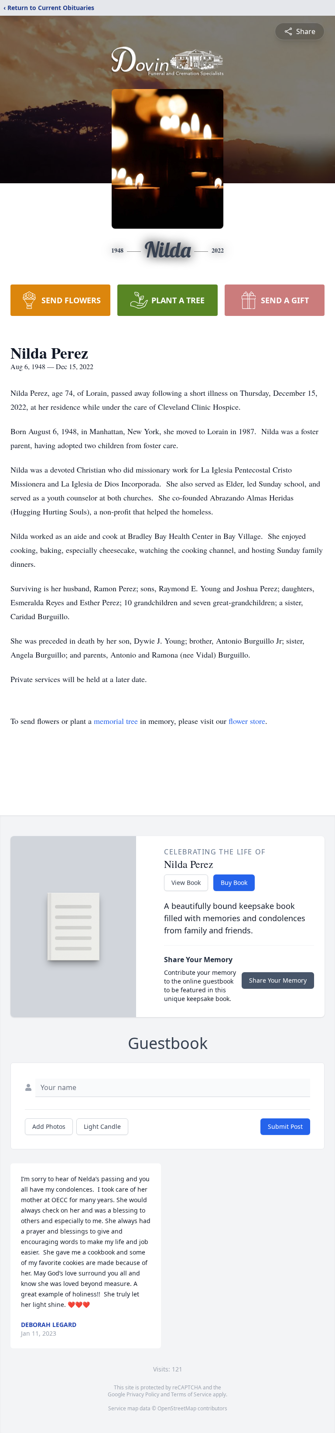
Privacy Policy (142, 1394)
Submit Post (285, 1126)
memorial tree (116, 721)
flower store (247, 721)
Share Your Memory (278, 980)
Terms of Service (191, 1394)
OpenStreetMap (176, 1408)
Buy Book (234, 882)
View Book (186, 882)
